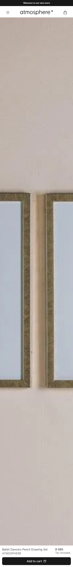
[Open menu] (7, 12)
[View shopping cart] (65, 12)
